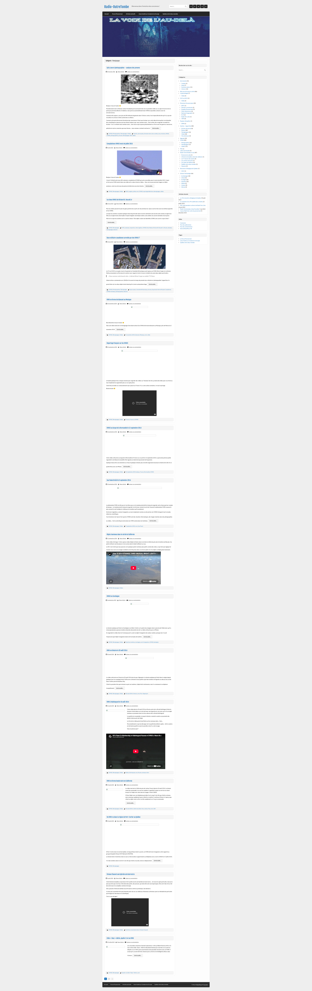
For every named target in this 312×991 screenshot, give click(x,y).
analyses (127, 227)
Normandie (147, 472)
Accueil (107, 14)
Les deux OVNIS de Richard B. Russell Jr (119, 200)
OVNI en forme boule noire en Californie (119, 781)
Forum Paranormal (117, 14)
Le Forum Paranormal (186, 239)
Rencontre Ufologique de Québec (189, 168)
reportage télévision (148, 191)
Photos (183, 130)
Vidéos (129, 133)
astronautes (141, 133)
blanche (128, 642)
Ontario (135, 693)
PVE (181, 149)
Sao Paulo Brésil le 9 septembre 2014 (119, 480)
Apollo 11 (124, 972)
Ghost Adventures (186, 111)
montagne (137, 642)
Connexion (183, 223)
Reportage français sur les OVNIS (117, 343)
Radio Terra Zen (185, 116)
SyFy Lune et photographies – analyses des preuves (123, 68)
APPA (182, 123)
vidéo (148, 335)
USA (131, 135)
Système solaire (185, 87)
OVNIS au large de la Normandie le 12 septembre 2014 (124, 428)
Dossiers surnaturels (186, 107)
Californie (135, 808)
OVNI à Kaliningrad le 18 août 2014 (118, 702)
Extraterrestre (147, 133)
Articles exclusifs (130, 14)
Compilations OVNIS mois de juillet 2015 (120, 144)
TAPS (182, 118)
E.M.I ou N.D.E (184, 98)
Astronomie (183, 81)
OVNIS (110, 133)
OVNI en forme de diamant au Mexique (119, 300)
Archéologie (184, 176)
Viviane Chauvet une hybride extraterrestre (121, 874)
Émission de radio (186, 155)
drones (149, 289)
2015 (127, 191)
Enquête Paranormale (187, 109)
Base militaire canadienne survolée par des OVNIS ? (123, 238)
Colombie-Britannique (141, 289)
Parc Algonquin (144, 693)
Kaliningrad (132, 772)
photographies (114, 135)
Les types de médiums (187, 162)
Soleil (182, 85)
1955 (123, 227)
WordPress (199, 984)
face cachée (155, 133)
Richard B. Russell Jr (158, 227)
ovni (137, 191)
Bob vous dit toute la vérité (187, 91)
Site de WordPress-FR (186, 228)
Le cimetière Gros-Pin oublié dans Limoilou (191, 201)
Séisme (183, 187)
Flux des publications (185, 225)
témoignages (126, 135)
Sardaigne (156, 642)
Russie (165, 227)
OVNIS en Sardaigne (113, 596)
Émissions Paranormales (186, 103)
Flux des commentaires (186, 226)
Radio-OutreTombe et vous (187, 152)
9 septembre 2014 (130, 526)
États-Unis (141, 808)
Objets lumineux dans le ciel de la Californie (121, 534)
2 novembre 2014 (130, 335)
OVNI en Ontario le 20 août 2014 (117, 650)
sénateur (170, 227)
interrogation (138, 227)
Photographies (116, 133)
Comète (183, 83)
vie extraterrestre (134, 930)
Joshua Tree (147, 808)
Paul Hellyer (150, 227)
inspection (132, 227)
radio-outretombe (185, 150)
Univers (183, 89)
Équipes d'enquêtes (185, 121)
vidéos (134, 135)
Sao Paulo (140, 526)
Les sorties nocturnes (187, 160)
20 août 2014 (129, 693)
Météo (183, 183)
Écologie (183, 179)
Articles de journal (186, 128)
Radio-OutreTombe (116, 7)
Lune (159, 133)
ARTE (182, 105)
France (127, 419)
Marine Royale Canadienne (164, 289)
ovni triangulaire (145, 642)
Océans (183, 185)
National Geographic (186, 113)
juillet (134, 191)
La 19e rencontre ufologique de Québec (190, 198)
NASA (167, 133)
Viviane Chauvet (144, 930)
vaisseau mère (145, 772)
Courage (205, 984)
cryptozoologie (184, 93)
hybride (128, 930)
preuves (120, 135)
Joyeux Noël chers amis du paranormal (190, 211)
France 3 (132, 419)
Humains (183, 181)
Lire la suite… (155, 128)
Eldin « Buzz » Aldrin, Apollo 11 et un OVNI (120, 938)
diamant (137, 335)
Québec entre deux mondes (170, 14)
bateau (138, 472)
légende (182, 138)
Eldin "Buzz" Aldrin (132, 972)
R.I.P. (182, 115)
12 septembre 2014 (131, 472)
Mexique (142, 335)
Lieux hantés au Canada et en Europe (149, 14)
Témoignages (123, 133)
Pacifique (113, 291)
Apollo (135, 133)
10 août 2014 (129, 808)
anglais (130, 191)
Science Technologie (185, 173)
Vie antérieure (185, 136)
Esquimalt (154, 289)
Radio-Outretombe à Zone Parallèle (189, 209)
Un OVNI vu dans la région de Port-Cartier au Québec (123, 817)
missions (163, 133)
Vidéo (182, 96)
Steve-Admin (121, 71)
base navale (133, 289)
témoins (115, 229)
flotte (127, 772)
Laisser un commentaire (133, 71)
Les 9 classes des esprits (187, 158)
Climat (183, 177)
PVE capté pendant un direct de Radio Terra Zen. (193, 205)
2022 (182, 171)
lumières (132, 642)
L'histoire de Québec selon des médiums (191, 157)
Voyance (183, 166)
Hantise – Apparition (185, 126)
